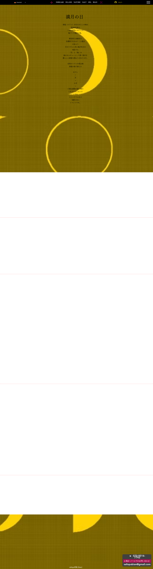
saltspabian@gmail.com (137, 564)
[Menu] (148, 2)
